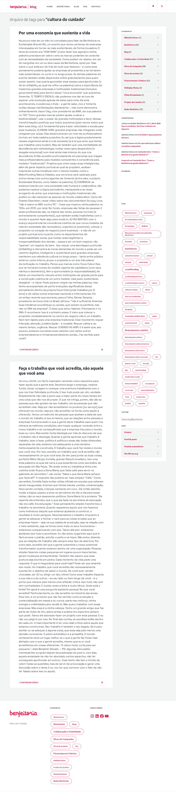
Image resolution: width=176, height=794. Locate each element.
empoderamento (131, 323)
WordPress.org (131, 453)
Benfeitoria (63, 6)
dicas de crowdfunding (133, 296)
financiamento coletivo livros (135, 350)
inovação (146, 363)
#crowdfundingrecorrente (133, 219)
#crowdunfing (129, 226)
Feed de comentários (133, 446)
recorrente (129, 390)
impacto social (130, 363)
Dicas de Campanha (133, 66)
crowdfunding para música (134, 283)
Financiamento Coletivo (135, 80)
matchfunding (140, 370)
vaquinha (141, 403)
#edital (145, 226)
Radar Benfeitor (131, 109)
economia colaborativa (135, 316)
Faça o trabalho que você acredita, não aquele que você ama (61, 371)
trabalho (128, 403)
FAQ (85, 6)
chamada (128, 262)
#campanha (148, 213)
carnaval (149, 256)
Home (50, 6)
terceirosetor (140, 397)
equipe (147, 323)
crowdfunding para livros (133, 276)
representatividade (147, 390)
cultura (154, 283)
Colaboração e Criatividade (136, 59)
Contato (96, 6)
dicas (147, 290)
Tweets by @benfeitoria (131, 419)
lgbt (126, 370)
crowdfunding (132, 269)
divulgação (129, 309)
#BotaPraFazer (131, 37)
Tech (127, 397)
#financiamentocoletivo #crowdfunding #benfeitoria (138, 234)
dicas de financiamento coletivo (136, 303)
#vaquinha (128, 241)
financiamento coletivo (136, 330)
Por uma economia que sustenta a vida (54, 32)
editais (154, 316)
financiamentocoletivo (133, 337)
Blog (76, 6)
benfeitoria (131, 248)
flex (157, 357)
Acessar (128, 432)
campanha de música (132, 256)
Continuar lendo (28, 349)
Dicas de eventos (132, 73)
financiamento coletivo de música (137, 344)
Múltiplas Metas (131, 87)
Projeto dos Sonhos (133, 102)
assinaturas (144, 241)
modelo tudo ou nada (132, 377)
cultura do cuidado (131, 290)
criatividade (143, 262)
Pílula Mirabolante (132, 95)
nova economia (131, 383)
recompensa (150, 384)
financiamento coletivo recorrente (136, 357)
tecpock (125, 160)
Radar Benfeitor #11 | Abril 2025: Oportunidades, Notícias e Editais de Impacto (141, 126)
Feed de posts (130, 439)
